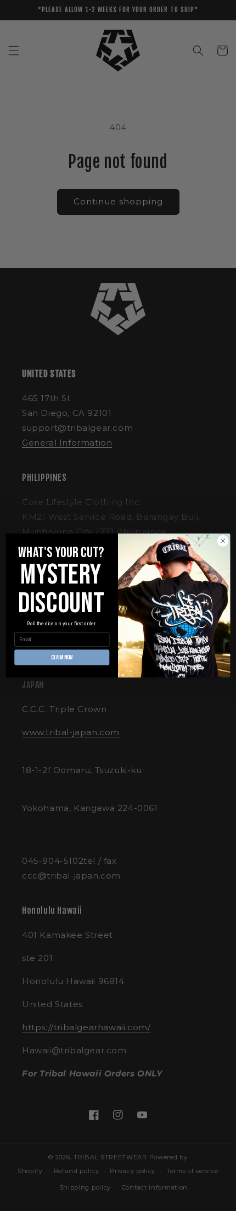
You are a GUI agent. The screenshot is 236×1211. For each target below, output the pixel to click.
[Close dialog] (223, 541)
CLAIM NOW (62, 657)
